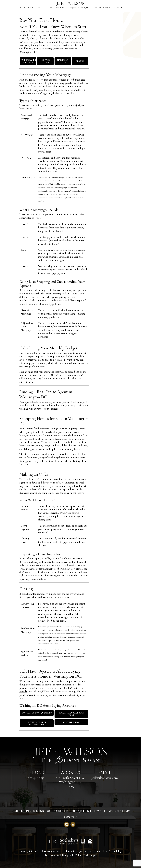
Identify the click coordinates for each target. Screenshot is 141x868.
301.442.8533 (36, 778)
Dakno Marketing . (85, 855)
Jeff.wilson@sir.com (104, 778)
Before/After (85, 8)
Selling (41, 8)
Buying (31, 8)
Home (22, 8)
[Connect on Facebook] (66, 824)
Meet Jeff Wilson (71, 722)
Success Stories (56, 8)
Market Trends (102, 8)
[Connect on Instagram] (72, 824)
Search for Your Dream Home (71, 714)
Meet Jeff (71, 8)
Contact (117, 8)
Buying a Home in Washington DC (37, 723)
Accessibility (115, 851)
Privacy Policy (100, 851)
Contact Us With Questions (37, 713)
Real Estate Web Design (57, 855)
